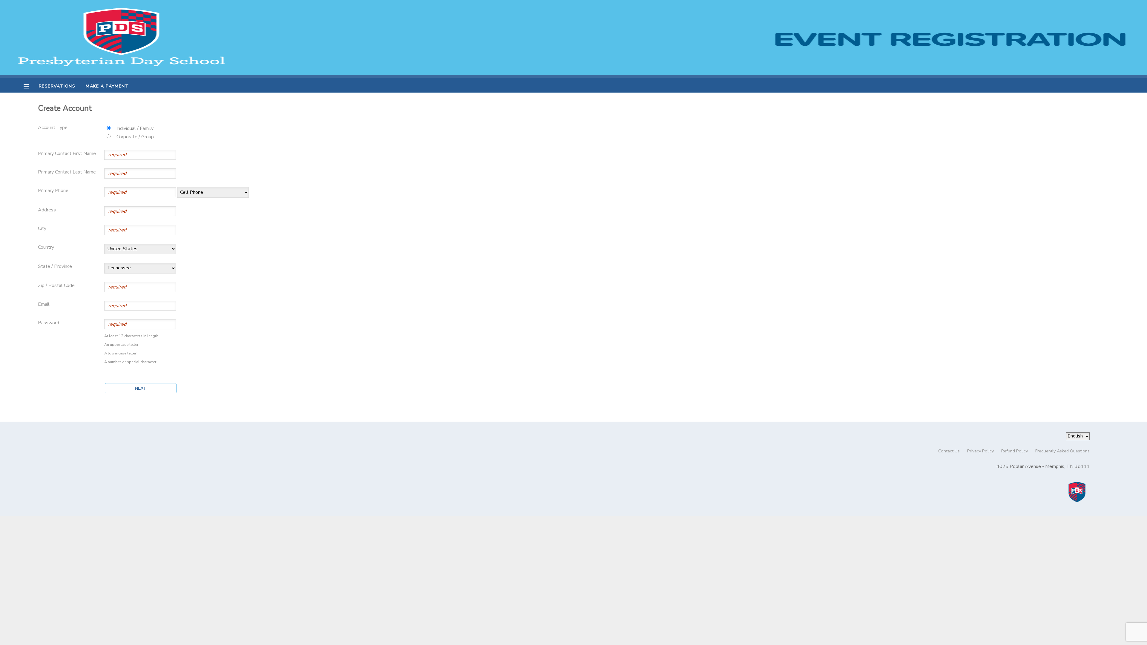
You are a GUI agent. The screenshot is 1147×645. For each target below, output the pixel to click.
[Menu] (31, 86)
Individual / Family (135, 128)
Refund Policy (1014, 451)
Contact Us (949, 451)
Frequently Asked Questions (1062, 451)
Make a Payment (107, 86)
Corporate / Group (135, 136)
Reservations (57, 86)
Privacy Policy (980, 451)
